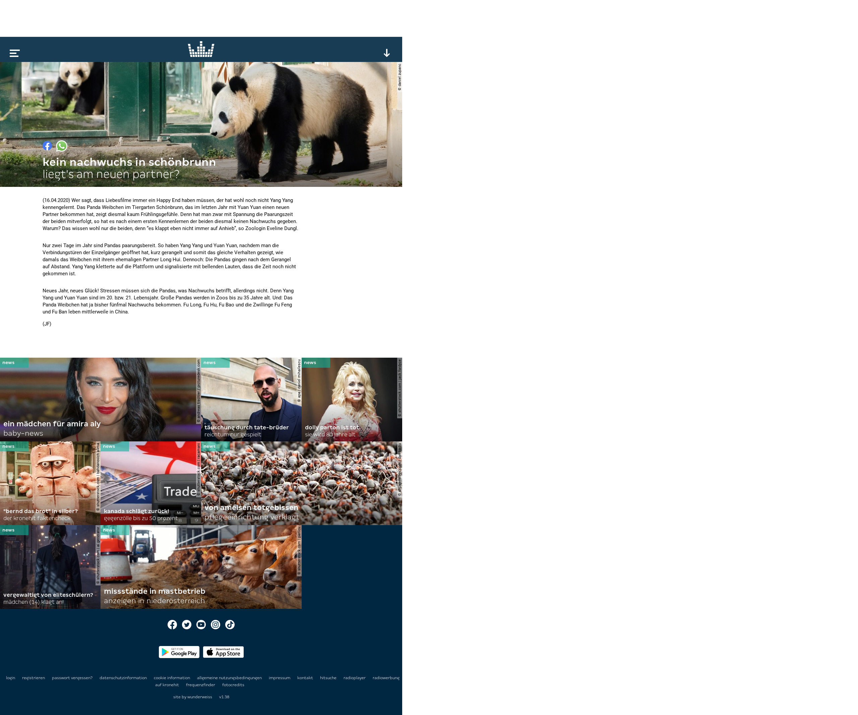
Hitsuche (329, 677)
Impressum (280, 677)
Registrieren (33, 677)
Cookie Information (172, 677)
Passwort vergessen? (72, 677)
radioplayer (355, 677)
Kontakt (305, 677)
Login (10, 677)
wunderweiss (199, 697)
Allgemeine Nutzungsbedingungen (230, 677)
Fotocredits (233, 685)
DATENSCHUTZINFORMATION (124, 677)
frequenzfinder (201, 685)
